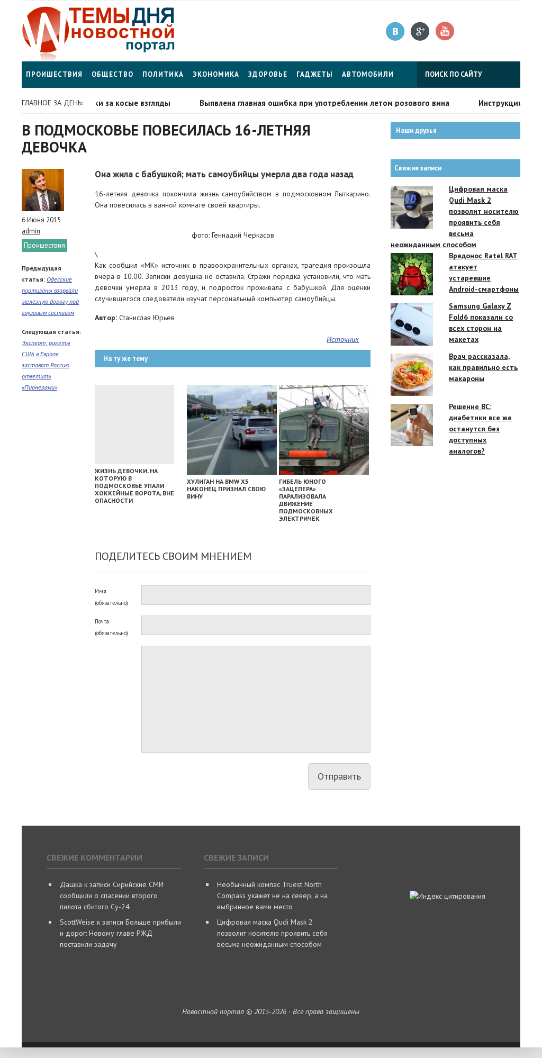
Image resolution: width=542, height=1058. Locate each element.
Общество (112, 74)
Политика (163, 74)
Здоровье (267, 74)
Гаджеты (314, 74)
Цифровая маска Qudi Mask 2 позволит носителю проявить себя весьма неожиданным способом (272, 933)
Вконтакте (395, 31)
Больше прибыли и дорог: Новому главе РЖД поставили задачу (120, 933)
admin (31, 231)
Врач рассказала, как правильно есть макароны (483, 367)
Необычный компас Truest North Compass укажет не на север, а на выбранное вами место (272, 895)
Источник (343, 339)
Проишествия (54, 74)
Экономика (216, 74)
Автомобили (368, 74)
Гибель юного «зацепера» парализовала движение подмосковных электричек (306, 499)
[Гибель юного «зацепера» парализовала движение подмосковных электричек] (324, 472)
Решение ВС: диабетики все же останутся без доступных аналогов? (480, 429)
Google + (420, 31)
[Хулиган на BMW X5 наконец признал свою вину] (232, 472)
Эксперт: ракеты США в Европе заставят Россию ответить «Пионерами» (46, 365)
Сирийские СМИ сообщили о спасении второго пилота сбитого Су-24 (112, 895)
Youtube (445, 31)
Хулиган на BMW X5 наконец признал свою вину (226, 488)
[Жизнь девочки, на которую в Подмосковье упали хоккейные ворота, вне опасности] (134, 461)
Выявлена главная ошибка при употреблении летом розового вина (314, 103)
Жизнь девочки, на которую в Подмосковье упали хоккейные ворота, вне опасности (134, 485)
